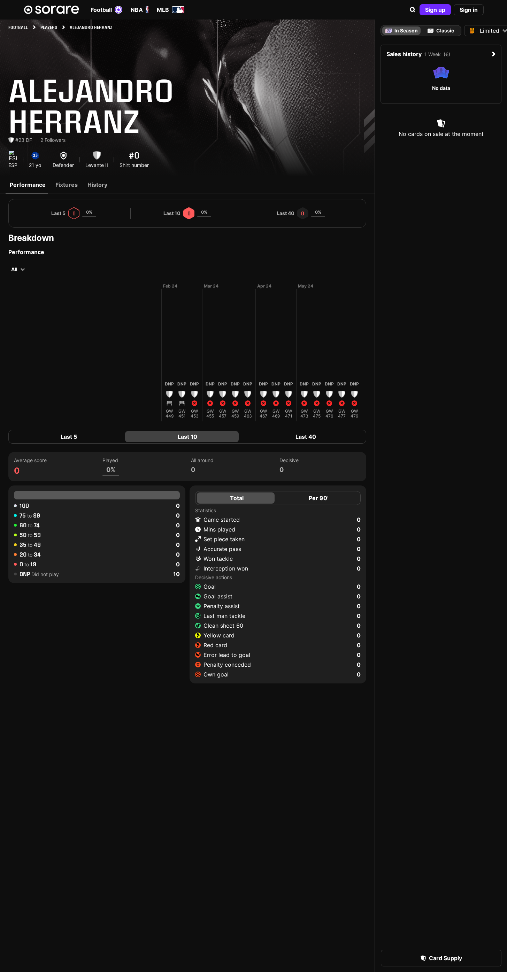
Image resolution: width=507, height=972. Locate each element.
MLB (163, 9)
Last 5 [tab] (69, 436)
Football (101, 9)
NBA (137, 9)
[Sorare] (51, 9)
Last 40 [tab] (305, 436)
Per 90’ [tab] (319, 498)
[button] (413, 10)
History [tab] (97, 184)
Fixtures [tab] (66, 184)
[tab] (441, 31)
